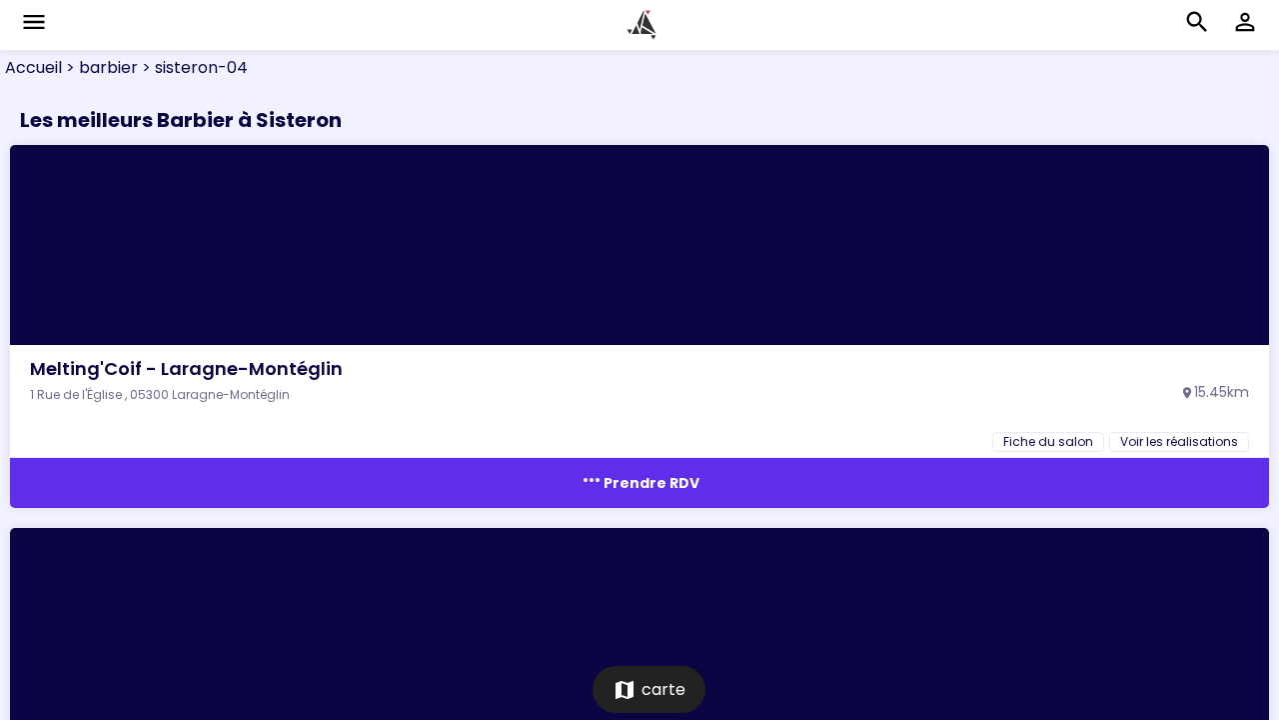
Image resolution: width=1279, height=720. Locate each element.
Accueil (33, 67)
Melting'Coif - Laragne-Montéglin (186, 368)
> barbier (100, 67)
